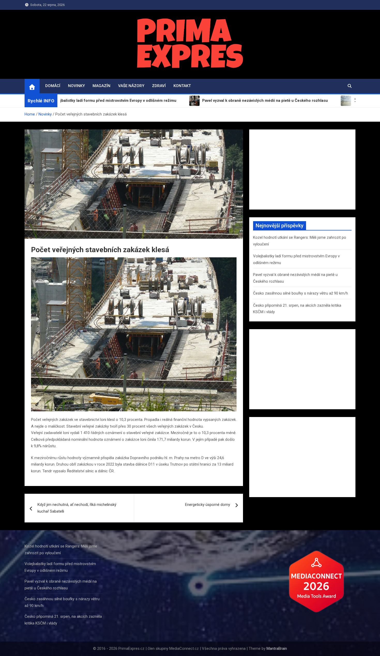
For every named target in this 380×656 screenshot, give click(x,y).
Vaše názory (131, 85)
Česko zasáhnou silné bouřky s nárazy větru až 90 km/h (300, 293)
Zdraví (159, 85)
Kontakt (182, 85)
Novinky (76, 85)
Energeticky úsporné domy (207, 504)
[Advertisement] (302, 169)
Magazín (101, 85)
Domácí (52, 85)
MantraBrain (277, 648)
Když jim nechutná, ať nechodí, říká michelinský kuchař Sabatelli (76, 508)
